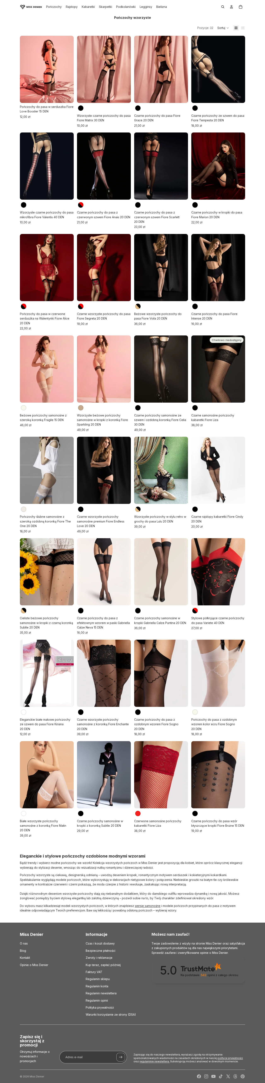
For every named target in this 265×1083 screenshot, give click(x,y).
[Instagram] (206, 1076)
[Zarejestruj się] (120, 1057)
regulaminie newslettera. (155, 1061)
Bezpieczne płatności (100, 950)
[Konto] (231, 6)
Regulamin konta (97, 986)
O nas (24, 943)
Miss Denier (37, 1076)
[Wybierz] (67, 96)
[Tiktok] (220, 1076)
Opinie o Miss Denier (34, 965)
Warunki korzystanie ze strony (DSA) (111, 1014)
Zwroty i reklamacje (99, 957)
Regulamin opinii (97, 1000)
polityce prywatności (230, 1058)
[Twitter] (228, 1076)
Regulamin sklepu (98, 979)
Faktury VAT (94, 972)
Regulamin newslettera (101, 993)
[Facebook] (198, 1076)
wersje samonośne (147, 906)
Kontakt (25, 957)
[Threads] (235, 1076)
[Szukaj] (222, 6)
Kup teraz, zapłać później (103, 965)
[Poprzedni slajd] (26, 69)
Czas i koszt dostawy (100, 943)
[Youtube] (213, 1076)
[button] (223, 27)
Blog (23, 950)
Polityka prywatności (100, 1007)
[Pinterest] (242, 1076)
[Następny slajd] (67, 69)
